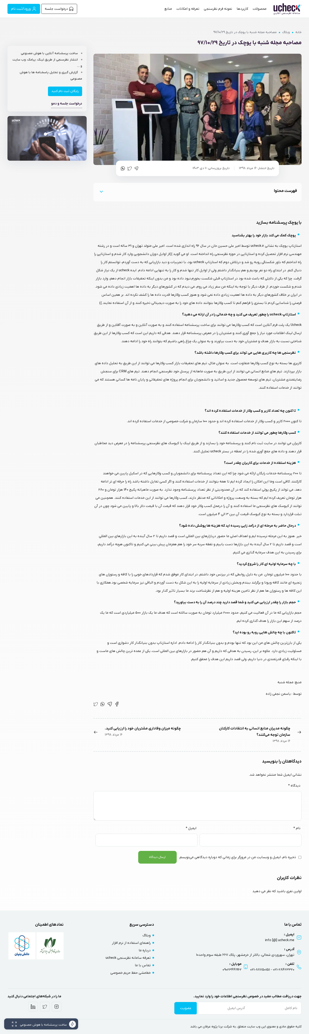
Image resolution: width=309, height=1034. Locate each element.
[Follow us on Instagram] (56, 1006)
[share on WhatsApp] (123, 168)
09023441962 (232, 969)
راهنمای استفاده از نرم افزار (131, 943)
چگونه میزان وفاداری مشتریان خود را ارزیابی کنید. (143, 728)
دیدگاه (294, 785)
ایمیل (191, 828)
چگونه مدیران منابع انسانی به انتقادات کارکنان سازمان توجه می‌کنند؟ (254, 731)
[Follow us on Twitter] (45, 1006)
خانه (298, 32)
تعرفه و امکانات (187, 9)
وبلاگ (286, 32)
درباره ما (145, 950)
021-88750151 (260, 969)
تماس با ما (143, 965)
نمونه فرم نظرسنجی (218, 9)
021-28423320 (283, 969)
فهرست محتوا (285, 191)
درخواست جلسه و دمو (66, 104)
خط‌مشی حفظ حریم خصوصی (130, 973)
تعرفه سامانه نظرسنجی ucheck (128, 958)
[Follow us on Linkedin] (33, 1006)
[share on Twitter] (129, 168)
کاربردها (242, 9)
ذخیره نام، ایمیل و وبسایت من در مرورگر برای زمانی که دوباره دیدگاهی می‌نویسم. (237, 857)
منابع (168, 9)
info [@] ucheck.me (279, 940)
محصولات (259, 9)
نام (296, 828)
